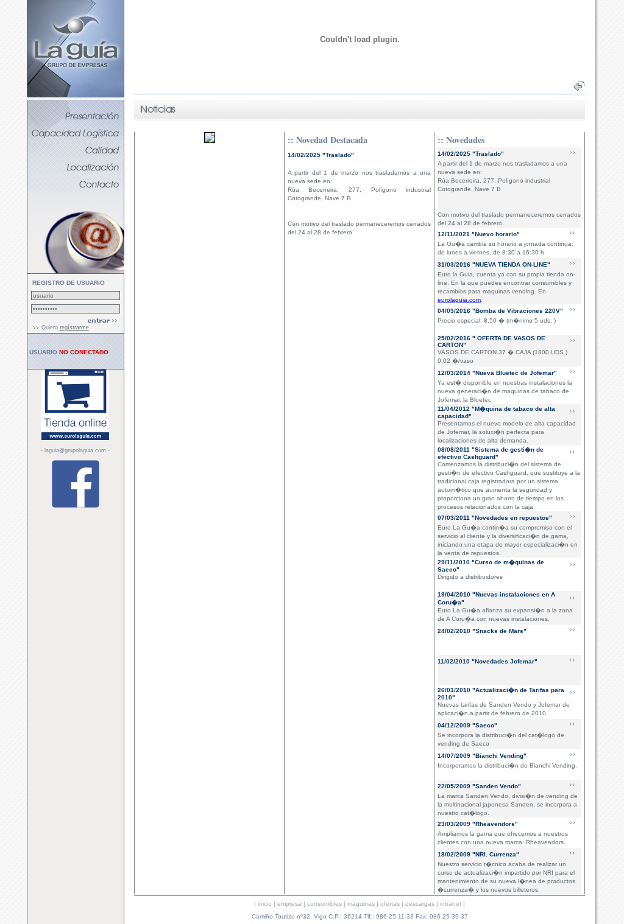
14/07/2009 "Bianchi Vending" (482, 755)
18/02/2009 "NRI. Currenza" (478, 854)
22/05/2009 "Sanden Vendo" (479, 786)
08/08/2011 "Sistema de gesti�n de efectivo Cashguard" (491, 453)
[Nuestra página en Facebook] (75, 506)
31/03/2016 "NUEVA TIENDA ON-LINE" (494, 264)
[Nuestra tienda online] (75, 438)
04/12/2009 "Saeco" (467, 725)
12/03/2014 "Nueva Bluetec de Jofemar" (497, 372)
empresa (289, 903)
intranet (450, 903)
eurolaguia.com (459, 299)
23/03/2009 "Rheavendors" (478, 824)
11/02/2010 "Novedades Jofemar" (487, 661)
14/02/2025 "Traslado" (471, 153)
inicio (265, 903)
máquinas (361, 903)
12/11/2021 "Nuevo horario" (479, 234)
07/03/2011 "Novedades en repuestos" (495, 517)
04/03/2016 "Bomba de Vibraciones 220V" (500, 310)
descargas (419, 903)
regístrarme (74, 327)
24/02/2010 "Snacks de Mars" (482, 631)
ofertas (390, 903)
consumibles (324, 903)
